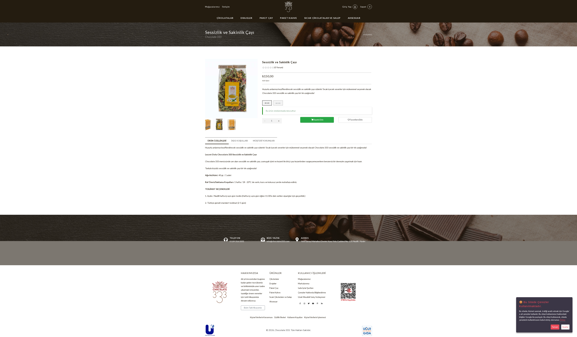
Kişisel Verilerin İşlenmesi (315, 317)
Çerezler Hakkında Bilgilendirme (312, 292)
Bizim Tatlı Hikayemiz (253, 308)
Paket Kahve (288, 18)
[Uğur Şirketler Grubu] (210, 330)
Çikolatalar (225, 18)
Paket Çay (266, 18)
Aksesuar (354, 18)
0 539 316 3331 (237, 241)
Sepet (365, 7)
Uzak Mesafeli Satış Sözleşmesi (311, 297)
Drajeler (246, 18)
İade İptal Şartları (305, 288)
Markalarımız (303, 283)
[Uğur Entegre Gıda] (367, 331)
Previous (202, 88)
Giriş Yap (347, 7)
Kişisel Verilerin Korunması (261, 317)
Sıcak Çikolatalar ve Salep (322, 18)
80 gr (278, 103)
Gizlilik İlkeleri (280, 317)
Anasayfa (367, 35)
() (278, 67)
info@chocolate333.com (278, 241)
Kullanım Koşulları (295, 317)
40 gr (267, 103)
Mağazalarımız (212, 7)
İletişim (226, 7)
